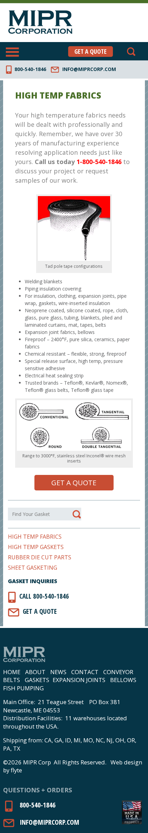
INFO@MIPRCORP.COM (89, 69)
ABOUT (35, 672)
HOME (11, 672)
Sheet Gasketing (32, 567)
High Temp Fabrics (35, 536)
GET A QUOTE (90, 51)
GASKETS (37, 680)
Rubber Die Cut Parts (39, 557)
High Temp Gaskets (36, 547)
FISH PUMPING (23, 688)
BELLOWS (123, 680)
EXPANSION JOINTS (79, 680)
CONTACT (84, 672)
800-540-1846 (30, 69)
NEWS (58, 672)
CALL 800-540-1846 (44, 596)
